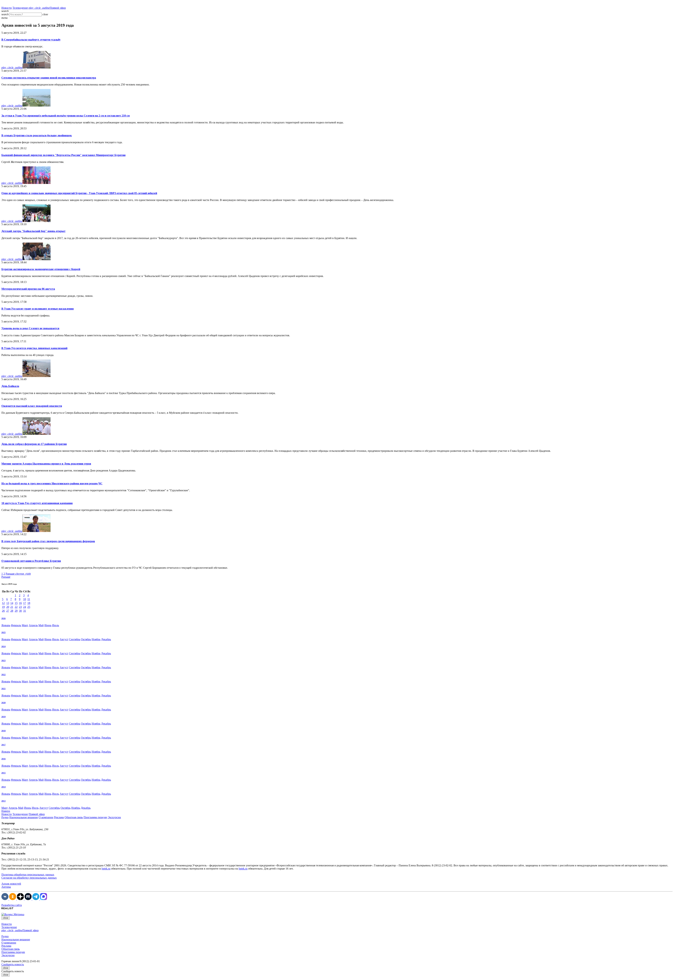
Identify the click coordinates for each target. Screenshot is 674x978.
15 (16, 603)
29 (16, 610)
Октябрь (86, 639)
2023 (3, 660)
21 (11, 606)
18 (28, 603)
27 (7, 610)
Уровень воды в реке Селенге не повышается (30, 328)
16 (20, 603)
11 (28, 599)
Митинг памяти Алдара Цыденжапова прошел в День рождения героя (46, 463)
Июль (55, 625)
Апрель (33, 625)
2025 (3, 632)
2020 (3, 703)
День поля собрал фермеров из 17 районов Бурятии (34, 443)
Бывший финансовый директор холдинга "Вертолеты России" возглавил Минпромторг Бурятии (63, 155)
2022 (3, 674)
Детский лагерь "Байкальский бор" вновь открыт (33, 231)
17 (24, 603)
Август (64, 639)
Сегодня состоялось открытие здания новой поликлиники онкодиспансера (48, 77)
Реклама (59, 817)
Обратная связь (74, 817)
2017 (3, 745)
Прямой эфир (47, 7)
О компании (46, 817)
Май (41, 625)
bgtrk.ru (106, 868)
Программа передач (95, 817)
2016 (3, 759)
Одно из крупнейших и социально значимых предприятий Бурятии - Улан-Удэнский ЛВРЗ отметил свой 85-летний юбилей (79, 193)
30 (20, 610)
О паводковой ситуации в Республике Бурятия (31, 560)
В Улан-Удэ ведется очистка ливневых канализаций (34, 348)
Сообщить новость (12, 964)
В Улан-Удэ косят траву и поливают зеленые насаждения (37, 308)
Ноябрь (96, 639)
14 (11, 603)
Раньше (18, 573)
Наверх (5, 811)
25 (28, 606)
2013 (3, 801)
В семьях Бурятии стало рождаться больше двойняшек (36, 135)
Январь (5, 625)
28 (11, 610)
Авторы (6, 886)
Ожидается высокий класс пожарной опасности (31, 405)
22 (16, 606)
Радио (5, 817)
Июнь (47, 625)
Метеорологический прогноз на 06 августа (28, 288)
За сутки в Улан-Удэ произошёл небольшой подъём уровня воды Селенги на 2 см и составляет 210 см (65, 115)
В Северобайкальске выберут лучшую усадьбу (31, 39)
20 (7, 606)
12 (3, 603)
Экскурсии (114, 817)
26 (3, 610)
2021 (3, 689)
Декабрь (106, 639)
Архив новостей (11, 883)
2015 (3, 773)
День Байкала (10, 386)
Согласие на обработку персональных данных (29, 877)
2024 (3, 646)
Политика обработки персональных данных (27, 874)
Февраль (16, 625)
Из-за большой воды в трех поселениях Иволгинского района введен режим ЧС (52, 483)
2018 (3, 731)
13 (7, 603)
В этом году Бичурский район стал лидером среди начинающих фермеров (48, 541)
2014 (3, 787)
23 (20, 606)
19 (3, 606)
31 (24, 610)
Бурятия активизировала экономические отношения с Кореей (40, 269)
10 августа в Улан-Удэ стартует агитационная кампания (37, 503)
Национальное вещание (23, 817)
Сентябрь (74, 639)
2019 (3, 717)
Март (25, 625)
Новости (6, 7)
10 (24, 599)
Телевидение (20, 7)
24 (24, 606)
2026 (3, 618)
